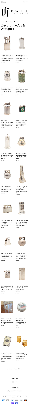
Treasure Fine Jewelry (16, 396)
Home (2, 22)
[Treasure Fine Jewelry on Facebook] (13, 382)
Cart (26, 2)
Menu (4, 2)
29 (19, 369)
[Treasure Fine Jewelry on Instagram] (16, 382)
